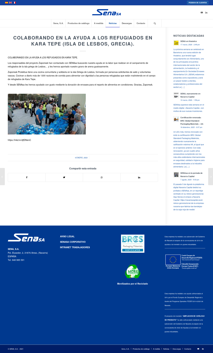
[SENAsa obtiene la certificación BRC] (210, 176)
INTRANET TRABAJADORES (75, 247)
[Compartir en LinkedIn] (139, 177)
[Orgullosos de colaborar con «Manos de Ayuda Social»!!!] (2, 176)
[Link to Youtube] (201, 12)
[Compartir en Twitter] (64, 177)
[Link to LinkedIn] (206, 12)
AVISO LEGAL (67, 236)
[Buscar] (155, 23)
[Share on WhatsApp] (101, 177)
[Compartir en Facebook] (26, 177)
